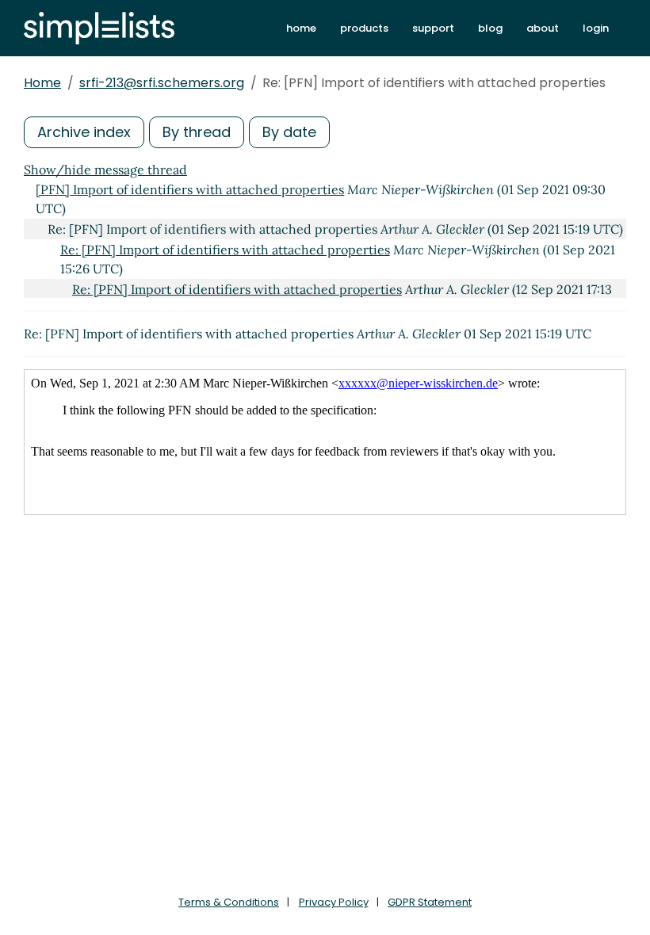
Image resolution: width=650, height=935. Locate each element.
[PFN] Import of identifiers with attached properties (190, 189)
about (542, 28)
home (301, 28)
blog (490, 28)
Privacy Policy (334, 902)
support (433, 28)
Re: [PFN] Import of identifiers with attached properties (225, 250)
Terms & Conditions (228, 902)
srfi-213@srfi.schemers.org (161, 83)
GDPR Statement (430, 902)
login (596, 28)
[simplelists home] (99, 28)
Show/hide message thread (105, 169)
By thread (196, 132)
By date (289, 132)
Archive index (84, 132)
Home (42, 83)
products (364, 28)
